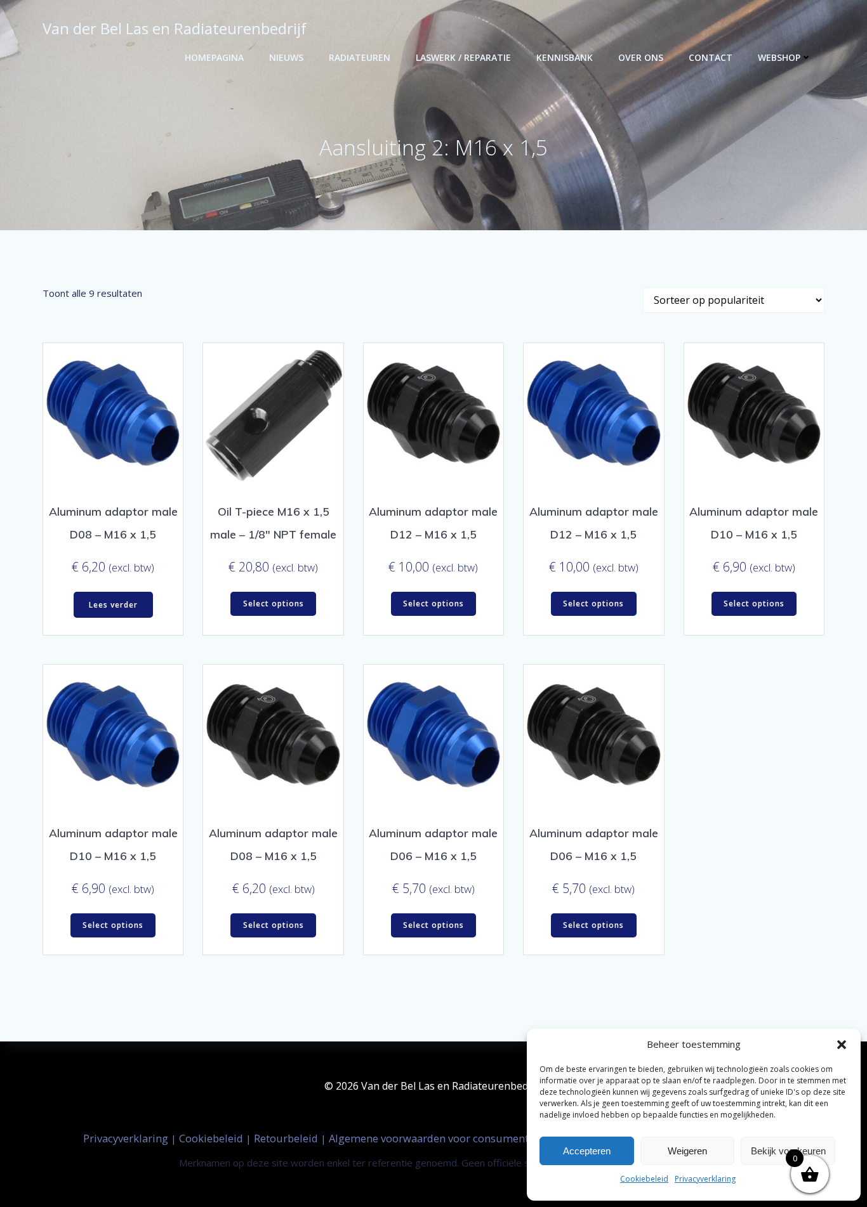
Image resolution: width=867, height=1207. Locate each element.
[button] (841, 1044)
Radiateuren (359, 57)
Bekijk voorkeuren (788, 1150)
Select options (273, 603)
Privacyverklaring (705, 1178)
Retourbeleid (287, 1138)
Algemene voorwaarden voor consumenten (436, 1138)
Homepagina (214, 57)
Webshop (779, 57)
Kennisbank (564, 57)
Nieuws (286, 57)
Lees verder (113, 604)
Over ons (640, 57)
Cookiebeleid (644, 1178)
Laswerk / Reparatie (463, 57)
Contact (710, 57)
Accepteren (587, 1150)
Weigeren (687, 1150)
